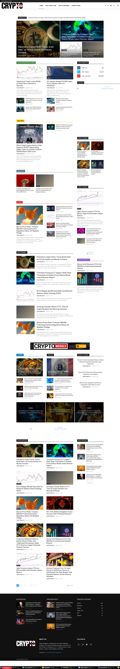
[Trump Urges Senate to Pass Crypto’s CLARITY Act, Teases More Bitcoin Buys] (50, 395)
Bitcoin (18, 224)
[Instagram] (108, 5)
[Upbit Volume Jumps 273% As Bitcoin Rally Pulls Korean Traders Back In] (51, 217)
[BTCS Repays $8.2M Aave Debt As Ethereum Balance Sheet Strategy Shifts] (71, 50)
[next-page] (20, 115)
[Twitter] (113, 5)
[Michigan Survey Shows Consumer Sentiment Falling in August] (51, 100)
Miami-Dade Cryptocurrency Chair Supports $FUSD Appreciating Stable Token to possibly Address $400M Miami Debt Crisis (29, 148)
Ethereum (64, 50)
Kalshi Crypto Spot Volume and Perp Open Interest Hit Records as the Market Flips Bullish (32, 395)
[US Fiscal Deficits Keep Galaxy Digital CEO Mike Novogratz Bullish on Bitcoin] (81, 468)
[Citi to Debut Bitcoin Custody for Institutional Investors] (20, 621)
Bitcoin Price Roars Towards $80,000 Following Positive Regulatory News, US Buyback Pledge (27, 230)
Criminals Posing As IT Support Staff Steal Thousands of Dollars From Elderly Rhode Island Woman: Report (54, 275)
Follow (102, 72)
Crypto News (19, 142)
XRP (18, 186)
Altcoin (85, 50)
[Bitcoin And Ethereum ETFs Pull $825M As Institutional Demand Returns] (51, 208)
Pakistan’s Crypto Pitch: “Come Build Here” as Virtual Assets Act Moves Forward (28, 461)
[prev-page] (17, 115)
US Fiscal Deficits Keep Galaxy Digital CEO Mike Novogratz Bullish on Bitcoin (94, 468)
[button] (118, 5)
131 (31, 585)
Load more (89, 483)
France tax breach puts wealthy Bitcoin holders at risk (58, 372)
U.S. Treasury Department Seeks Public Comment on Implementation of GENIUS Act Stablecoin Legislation (64, 380)
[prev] (98, 18)
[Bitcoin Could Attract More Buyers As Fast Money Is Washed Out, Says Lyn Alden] (51, 225)
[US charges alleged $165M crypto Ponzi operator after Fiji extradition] (60, 72)
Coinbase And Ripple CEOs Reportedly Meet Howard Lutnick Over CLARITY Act (25, 190)
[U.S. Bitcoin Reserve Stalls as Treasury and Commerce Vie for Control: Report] (89, 412)
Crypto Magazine (20, 87)
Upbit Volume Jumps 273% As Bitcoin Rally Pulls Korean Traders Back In (64, 216)
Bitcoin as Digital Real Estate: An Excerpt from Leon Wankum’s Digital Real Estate (34, 612)
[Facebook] (105, 5)
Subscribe (101, 76)
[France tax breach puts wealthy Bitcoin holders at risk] (60, 367)
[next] (101, 18)
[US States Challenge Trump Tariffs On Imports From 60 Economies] (60, 412)
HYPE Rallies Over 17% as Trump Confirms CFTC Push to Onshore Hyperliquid (34, 100)
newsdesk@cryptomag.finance (53, 652)
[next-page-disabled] (20, 165)
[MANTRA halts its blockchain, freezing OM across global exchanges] (19, 388)
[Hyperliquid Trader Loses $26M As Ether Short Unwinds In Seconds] (29, 72)
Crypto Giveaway (63, 5)
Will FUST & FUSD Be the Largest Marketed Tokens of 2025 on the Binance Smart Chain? (64, 126)
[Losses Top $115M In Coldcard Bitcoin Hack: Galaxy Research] (20, 109)
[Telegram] (111, 5)
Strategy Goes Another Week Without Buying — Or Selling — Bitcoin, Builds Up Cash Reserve (94, 476)
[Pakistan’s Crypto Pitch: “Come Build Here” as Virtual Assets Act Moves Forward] (38, 39)
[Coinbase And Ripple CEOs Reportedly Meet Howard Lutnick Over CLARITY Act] (25, 180)
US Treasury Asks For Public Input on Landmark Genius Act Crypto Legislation (63, 388)
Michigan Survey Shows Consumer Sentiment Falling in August (64, 100)
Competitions (76, 5)
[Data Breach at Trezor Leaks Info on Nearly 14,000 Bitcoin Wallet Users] (30, 412)
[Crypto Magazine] (25, 643)
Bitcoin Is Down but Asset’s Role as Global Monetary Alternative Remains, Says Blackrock (90, 362)
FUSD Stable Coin (50, 5)
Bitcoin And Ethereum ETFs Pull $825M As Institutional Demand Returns (64, 208)
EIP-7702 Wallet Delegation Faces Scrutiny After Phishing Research (97, 153)
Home (41, 5)
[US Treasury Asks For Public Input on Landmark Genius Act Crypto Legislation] (50, 388)
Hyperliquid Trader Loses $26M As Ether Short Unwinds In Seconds (28, 83)
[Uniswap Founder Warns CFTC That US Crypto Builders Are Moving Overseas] (93, 50)
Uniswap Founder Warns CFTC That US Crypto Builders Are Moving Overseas (44, 190)
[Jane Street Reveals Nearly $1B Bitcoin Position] (51, 109)
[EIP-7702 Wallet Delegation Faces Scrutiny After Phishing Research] (97, 145)
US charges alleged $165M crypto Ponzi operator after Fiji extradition (59, 83)
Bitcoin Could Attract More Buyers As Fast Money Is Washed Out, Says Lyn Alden (64, 225)
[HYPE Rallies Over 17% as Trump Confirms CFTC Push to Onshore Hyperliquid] (20, 100)
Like (103, 67)
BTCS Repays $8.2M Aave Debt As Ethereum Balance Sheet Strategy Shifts (48, 17)
